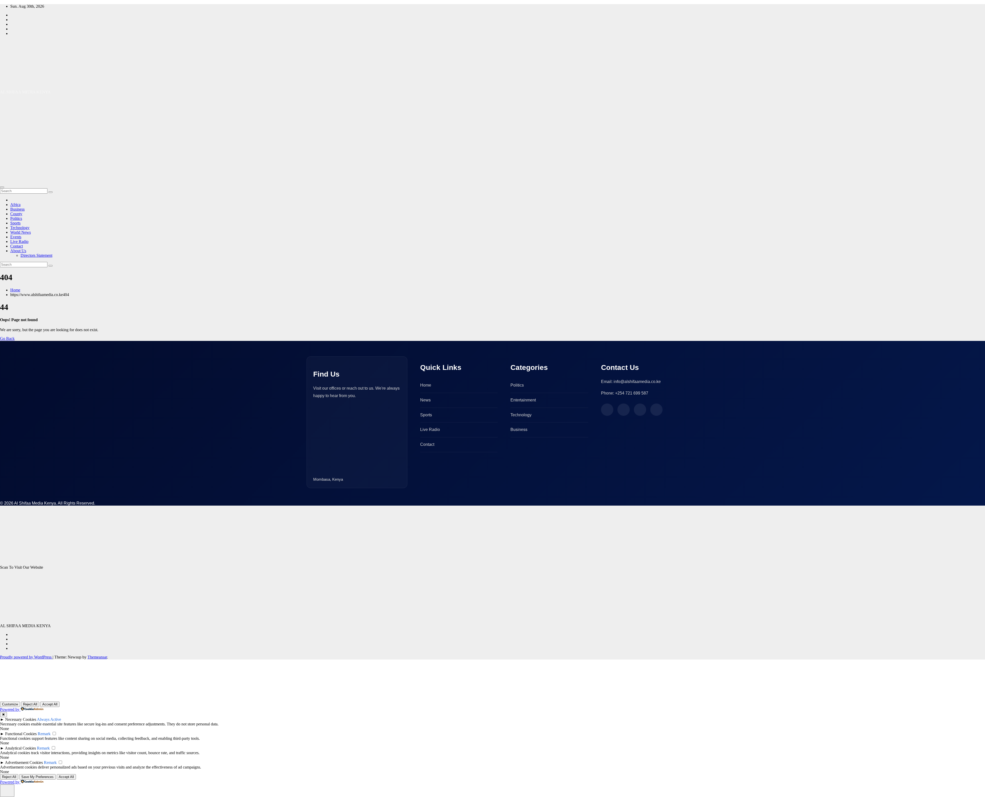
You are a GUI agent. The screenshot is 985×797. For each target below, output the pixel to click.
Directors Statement (36, 255)
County (16, 214)
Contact (16, 246)
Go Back (7, 338)
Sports (15, 223)
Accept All (49, 704)
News (425, 400)
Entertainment (523, 400)
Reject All (30, 704)
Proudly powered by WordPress (26, 657)
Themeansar (97, 657)
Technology (19, 227)
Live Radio (19, 241)
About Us (18, 251)
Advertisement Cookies (24, 762)
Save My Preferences (37, 777)
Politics (16, 218)
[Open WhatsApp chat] (16, 695)
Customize (10, 704)
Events (15, 237)
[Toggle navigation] (2, 187)
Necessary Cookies (20, 719)
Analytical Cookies (20, 748)
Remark (44, 734)
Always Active (49, 719)
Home (15, 290)
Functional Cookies (21, 734)
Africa (15, 204)
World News (20, 232)
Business (17, 209)
